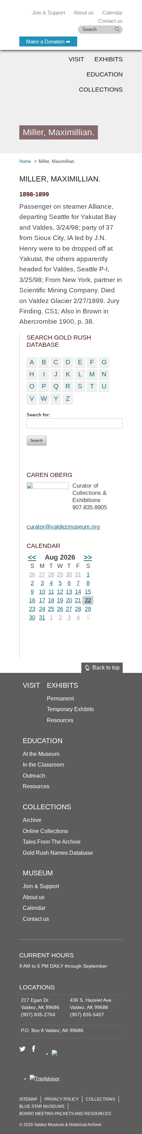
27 (42, 574)
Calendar (112, 12)
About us (33, 897)
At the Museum (41, 754)
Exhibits (108, 59)
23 (32, 609)
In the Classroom (43, 765)
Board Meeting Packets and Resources (65, 1113)
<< (32, 557)
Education (105, 74)
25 (51, 609)
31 (78, 574)
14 (78, 592)
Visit (76, 59)
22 (88, 600)
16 (32, 600)
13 (69, 592)
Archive (32, 820)
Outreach (34, 776)
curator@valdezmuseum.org (63, 526)
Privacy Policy (61, 1099)
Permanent (60, 698)
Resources (60, 720)
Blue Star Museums (41, 1106)
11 (51, 592)
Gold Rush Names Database (58, 853)
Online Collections (45, 831)
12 (60, 592)
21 (78, 600)
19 (60, 600)
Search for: (38, 414)
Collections (101, 89)
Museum (38, 873)
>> (88, 557)
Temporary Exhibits (70, 709)
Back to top (105, 667)
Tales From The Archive (52, 842)
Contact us (36, 919)
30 (69, 574)
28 (51, 574)
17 (42, 600)
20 (69, 600)
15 (88, 592)
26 (32, 574)
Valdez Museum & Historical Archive (65, 20)
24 (42, 609)
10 (42, 592)
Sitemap (28, 1099)
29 (60, 574)
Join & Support (41, 886)
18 (51, 600)
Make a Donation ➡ (48, 41)
